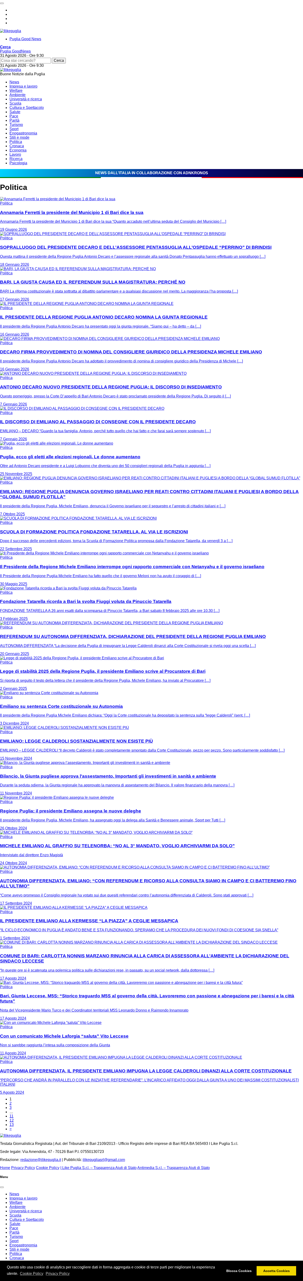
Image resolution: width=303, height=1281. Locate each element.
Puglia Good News (25, 39)
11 (11, 1116)
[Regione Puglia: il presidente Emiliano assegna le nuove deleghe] (57, 797)
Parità (14, 120)
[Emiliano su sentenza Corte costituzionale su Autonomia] (49, 693)
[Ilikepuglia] (10, 31)
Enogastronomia (23, 133)
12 (11, 1120)
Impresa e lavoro (23, 86)
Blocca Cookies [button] (239, 1271)
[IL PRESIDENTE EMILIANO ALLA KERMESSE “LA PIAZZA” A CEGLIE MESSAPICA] (73, 908)
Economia (18, 150)
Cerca (59, 60)
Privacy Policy (58, 1274)
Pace (13, 116)
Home (5, 1168)
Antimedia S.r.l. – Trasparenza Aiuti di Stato (173, 1168)
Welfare (15, 91)
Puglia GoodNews (15, 51)
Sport (13, 129)
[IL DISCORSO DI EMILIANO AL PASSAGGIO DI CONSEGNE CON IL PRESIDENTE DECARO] (82, 408)
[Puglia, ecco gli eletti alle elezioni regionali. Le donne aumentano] (56, 443)
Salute (14, 112)
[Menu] (2, 3)
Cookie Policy (31, 1274)
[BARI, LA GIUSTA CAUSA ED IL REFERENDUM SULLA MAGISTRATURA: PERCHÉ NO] (78, 269)
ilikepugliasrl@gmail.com (104, 1160)
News (14, 82)
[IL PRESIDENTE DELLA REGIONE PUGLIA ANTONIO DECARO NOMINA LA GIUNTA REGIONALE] (87, 304)
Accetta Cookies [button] (276, 1271)
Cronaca (16, 146)
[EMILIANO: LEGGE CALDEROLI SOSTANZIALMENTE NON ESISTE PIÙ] (64, 728)
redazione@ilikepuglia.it (40, 1160)
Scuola (15, 103)
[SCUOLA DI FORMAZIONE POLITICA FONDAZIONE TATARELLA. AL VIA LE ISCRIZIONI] (78, 518)
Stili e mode (19, 137)
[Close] (2, 1187)
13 (11, 1125)
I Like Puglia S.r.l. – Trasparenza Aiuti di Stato (98, 1168)
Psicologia (18, 163)
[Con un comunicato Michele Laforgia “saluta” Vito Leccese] (51, 1023)
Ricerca (15, 159)
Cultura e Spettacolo (26, 108)
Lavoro (15, 154)
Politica (15, 142)
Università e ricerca (25, 99)
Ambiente (17, 95)
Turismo (16, 125)
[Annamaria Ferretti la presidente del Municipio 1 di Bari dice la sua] (57, 199)
